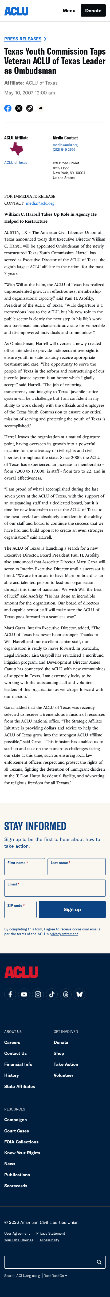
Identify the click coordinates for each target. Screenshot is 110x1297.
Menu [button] (69, 10)
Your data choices (18, 1240)
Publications (17, 1174)
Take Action (66, 1064)
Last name (59, 863)
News (9, 1163)
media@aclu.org (65, 145)
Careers (12, 1042)
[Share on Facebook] (7, 110)
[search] (99, 1262)
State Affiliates (19, 1086)
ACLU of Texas (42, 83)
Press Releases (22, 38)
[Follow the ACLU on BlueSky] (79, 994)
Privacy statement (50, 1233)
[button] (29, 109)
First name (16, 863)
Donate (93, 10)
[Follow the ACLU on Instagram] (38, 994)
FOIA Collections (21, 1141)
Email (12, 884)
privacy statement (64, 934)
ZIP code (14, 905)
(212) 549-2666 (64, 149)
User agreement (17, 1233)
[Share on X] (18, 110)
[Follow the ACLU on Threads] (66, 994)
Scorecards (15, 1185)
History (11, 1075)
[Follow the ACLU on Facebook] (10, 994)
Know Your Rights (22, 1152)
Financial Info (18, 1064)
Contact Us (15, 1053)
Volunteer (63, 1075)
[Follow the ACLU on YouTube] (24, 994)
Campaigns (15, 1119)
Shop (59, 1053)
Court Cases (16, 1130)
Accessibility (49, 1240)
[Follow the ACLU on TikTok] (52, 994)
